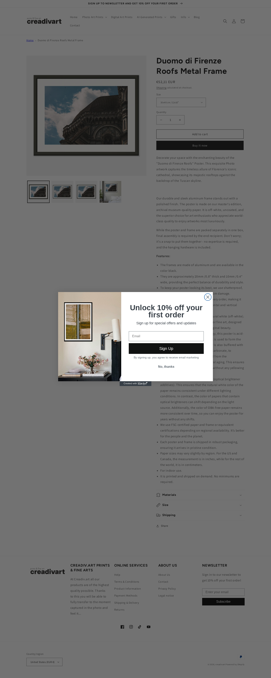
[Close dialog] (207, 297)
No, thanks (166, 366)
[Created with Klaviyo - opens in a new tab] (135, 383)
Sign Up (166, 348)
